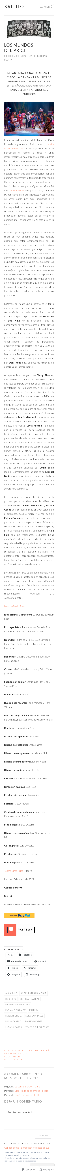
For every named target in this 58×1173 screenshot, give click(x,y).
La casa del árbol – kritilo (27, 1086)
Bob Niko (10, 999)
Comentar (43, 1135)
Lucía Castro (13, 1021)
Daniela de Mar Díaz (17, 1004)
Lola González (34, 1015)
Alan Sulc (11, 993)
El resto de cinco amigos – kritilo (31, 1090)
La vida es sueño (41, 1050)
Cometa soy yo (16, 190)
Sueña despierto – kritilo (27, 1094)
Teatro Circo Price (13, 870)
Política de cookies (29, 1161)
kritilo (14, 6)
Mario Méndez (34, 1021)
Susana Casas (13, 1027)
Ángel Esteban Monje (33, 993)
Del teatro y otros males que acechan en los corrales (15, 1055)
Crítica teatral (29, 999)
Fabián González (15, 1010)
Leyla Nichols (13, 1015)
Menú (48, 6)
